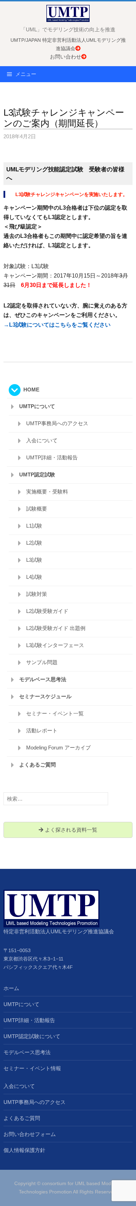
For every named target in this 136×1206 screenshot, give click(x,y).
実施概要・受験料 (47, 492)
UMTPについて (37, 406)
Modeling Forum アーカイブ (58, 747)
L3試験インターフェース (55, 645)
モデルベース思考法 (42, 679)
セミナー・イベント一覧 (55, 713)
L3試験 (34, 560)
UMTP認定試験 (37, 474)
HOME (31, 389)
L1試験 (34, 526)
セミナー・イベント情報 (32, 1068)
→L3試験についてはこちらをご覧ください (57, 325)
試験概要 (36, 509)
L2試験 (34, 543)
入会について (42, 440)
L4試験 (34, 577)
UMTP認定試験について (31, 1036)
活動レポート (42, 730)
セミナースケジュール (45, 696)
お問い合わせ (65, 57)
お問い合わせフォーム (29, 1134)
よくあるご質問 (37, 765)
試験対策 (36, 594)
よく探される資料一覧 (70, 830)
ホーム (11, 988)
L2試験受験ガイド (47, 611)
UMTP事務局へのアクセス (57, 423)
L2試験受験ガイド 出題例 (55, 628)
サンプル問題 (42, 662)
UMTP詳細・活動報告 (52, 457)
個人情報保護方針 (24, 1150)
